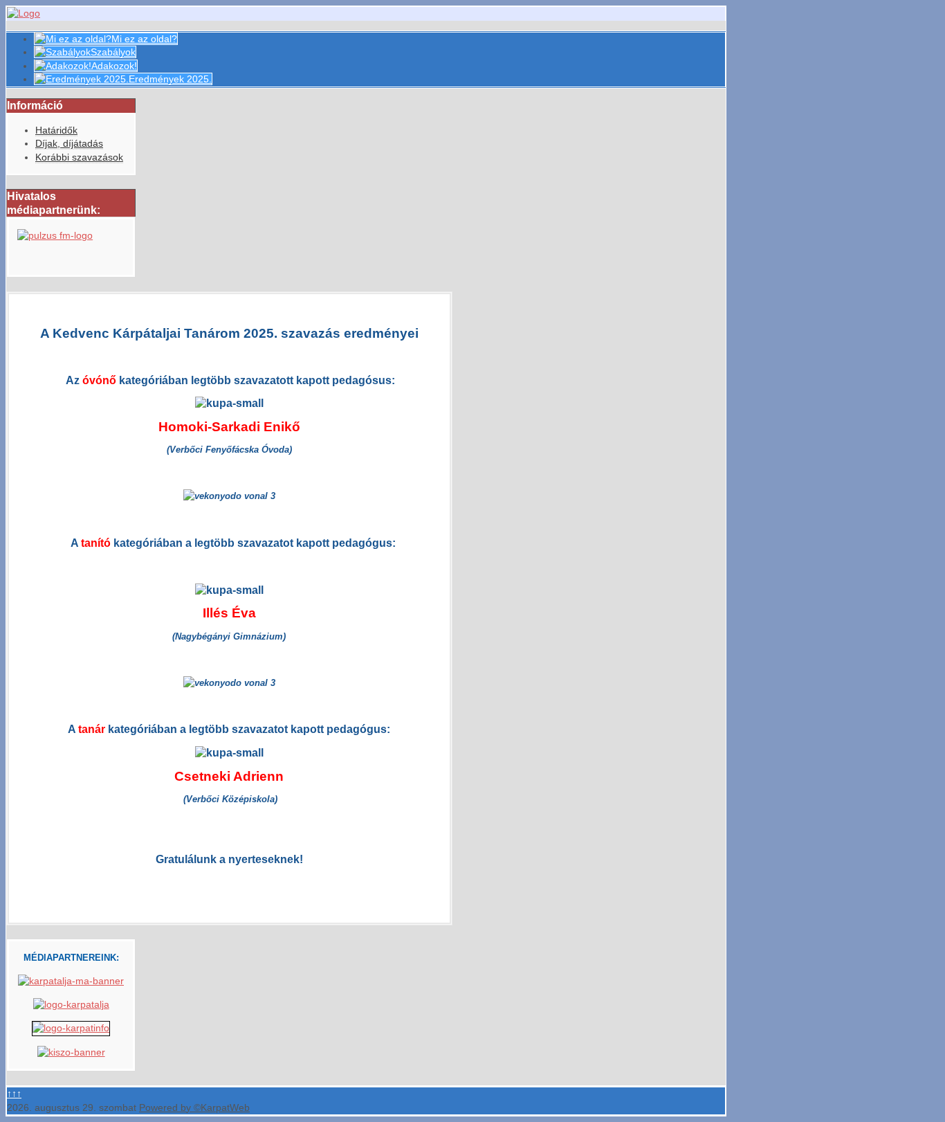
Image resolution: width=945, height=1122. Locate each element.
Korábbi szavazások (79, 157)
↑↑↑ (14, 1093)
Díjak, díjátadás (69, 143)
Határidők (56, 130)
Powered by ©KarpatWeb (194, 1107)
